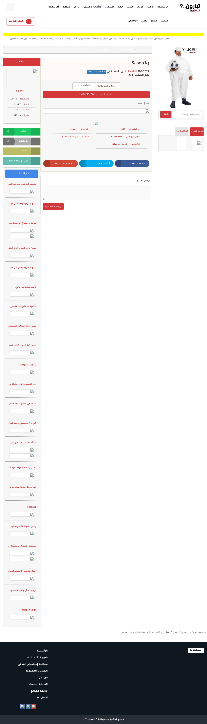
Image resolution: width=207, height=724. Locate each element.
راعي (144, 21)
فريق (140, 7)
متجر (154, 21)
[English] (11, 7)
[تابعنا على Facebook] (22, 706)
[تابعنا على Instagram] (28, 706)
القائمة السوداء (38, 684)
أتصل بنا (42, 698)
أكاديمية (53, 7)
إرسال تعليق (143, 181)
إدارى (77, 7)
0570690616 (86, 94)
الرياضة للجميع (181, 131)
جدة (90, 72)
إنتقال (166, 114)
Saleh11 (132, 71)
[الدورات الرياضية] (196, 143)
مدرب (130, 7)
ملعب (165, 21)
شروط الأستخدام (37, 658)
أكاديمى (133, 21)
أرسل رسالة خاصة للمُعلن (15, 161)
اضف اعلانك (16, 21)
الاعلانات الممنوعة (36, 671)
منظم (66, 7)
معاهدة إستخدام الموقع (33, 664)
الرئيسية (163, 7)
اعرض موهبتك (102, 50)
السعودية (100, 72)
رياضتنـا (73, 129)
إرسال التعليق (53, 206)
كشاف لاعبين (93, 7)
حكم (120, 7)
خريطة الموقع (39, 691)
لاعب (150, 7)
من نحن (43, 678)
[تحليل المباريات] (181, 143)
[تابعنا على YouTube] (34, 706)
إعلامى (109, 7)
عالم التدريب (196, 131)
